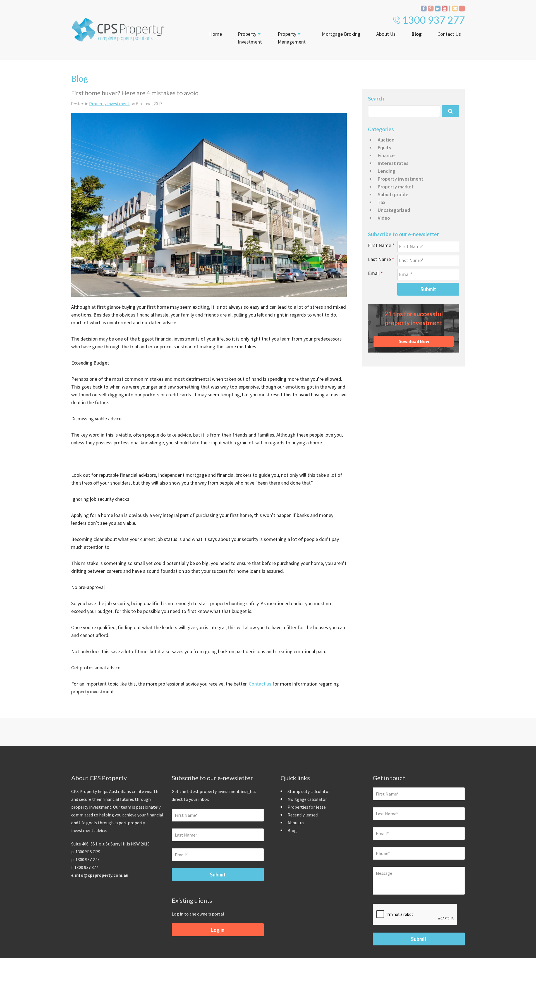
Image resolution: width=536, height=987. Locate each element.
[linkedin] (438, 8)
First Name (381, 245)
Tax (382, 202)
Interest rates (393, 163)
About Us (386, 34)
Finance (386, 155)
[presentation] (415, 915)
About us (296, 822)
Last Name (381, 259)
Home (215, 34)
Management (292, 38)
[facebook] (424, 8)
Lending (386, 171)
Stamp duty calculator (309, 791)
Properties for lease (307, 807)
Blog (416, 34)
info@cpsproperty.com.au (101, 875)
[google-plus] (431, 8)
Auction (386, 139)
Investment (250, 38)
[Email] (455, 8)
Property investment (109, 103)
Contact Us (449, 34)
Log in (217, 930)
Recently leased (303, 815)
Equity (384, 147)
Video (384, 218)
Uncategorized (394, 210)
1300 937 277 (433, 20)
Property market (396, 186)
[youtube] (445, 8)
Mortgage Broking (341, 34)
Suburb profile (393, 194)
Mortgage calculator (307, 799)
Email (375, 273)
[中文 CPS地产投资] (462, 8)
